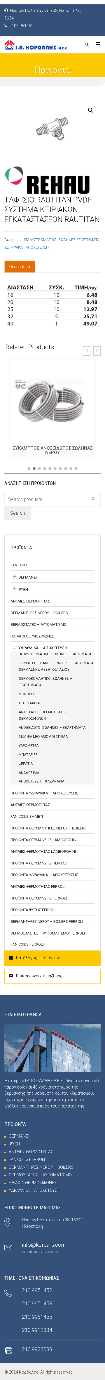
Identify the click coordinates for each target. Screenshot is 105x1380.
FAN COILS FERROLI (27, 944)
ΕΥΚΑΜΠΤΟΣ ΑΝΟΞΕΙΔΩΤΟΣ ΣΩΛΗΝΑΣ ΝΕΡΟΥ (53, 450)
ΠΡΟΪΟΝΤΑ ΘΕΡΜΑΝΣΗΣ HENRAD (38, 863)
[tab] (19, 267)
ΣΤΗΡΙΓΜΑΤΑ (29, 703)
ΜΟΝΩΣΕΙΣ (27, 694)
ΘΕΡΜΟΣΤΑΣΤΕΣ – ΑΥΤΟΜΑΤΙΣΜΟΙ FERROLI (47, 933)
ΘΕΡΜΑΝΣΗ (28, 577)
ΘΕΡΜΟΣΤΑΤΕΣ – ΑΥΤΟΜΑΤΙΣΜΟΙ (38, 624)
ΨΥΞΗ (23, 589)
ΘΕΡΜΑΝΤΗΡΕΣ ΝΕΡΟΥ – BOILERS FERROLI (46, 921)
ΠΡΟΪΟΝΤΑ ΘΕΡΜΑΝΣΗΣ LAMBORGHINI (43, 840)
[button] (29, 468)
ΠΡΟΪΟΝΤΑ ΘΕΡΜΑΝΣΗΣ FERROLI (38, 898)
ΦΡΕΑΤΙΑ (26, 764)
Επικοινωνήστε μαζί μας (39, 976)
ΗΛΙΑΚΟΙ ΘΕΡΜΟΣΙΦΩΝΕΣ (32, 636)
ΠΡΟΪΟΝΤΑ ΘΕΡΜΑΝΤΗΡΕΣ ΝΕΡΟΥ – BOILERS (48, 828)
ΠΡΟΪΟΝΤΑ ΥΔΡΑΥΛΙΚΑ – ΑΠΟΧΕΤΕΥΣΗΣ (44, 793)
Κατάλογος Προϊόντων (38, 957)
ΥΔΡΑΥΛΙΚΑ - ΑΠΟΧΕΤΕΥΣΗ (26, 247)
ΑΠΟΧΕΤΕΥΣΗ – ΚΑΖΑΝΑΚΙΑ (41, 781)
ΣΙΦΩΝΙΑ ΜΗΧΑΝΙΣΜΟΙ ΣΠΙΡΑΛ (43, 737)
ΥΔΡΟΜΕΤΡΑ (28, 746)
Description (19, 266)
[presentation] (86, 351)
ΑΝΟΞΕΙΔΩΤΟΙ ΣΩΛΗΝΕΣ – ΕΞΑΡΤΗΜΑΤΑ (52, 728)
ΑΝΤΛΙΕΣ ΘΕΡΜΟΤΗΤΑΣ (30, 601)
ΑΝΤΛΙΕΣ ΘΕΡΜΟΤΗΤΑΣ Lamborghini (43, 851)
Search (17, 513)
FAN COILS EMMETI (26, 816)
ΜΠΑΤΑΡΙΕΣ (28, 755)
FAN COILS (19, 565)
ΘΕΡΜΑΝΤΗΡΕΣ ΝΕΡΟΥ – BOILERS (39, 613)
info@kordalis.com (44, 1245)
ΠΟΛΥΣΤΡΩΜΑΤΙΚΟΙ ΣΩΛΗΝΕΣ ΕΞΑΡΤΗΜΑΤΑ (61, 239)
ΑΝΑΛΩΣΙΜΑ (29, 773)
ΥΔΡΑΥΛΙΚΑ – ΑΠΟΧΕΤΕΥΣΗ (42, 648)
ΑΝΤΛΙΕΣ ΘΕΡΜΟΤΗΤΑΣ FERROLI (37, 886)
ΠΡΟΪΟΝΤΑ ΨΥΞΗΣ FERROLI (33, 910)
